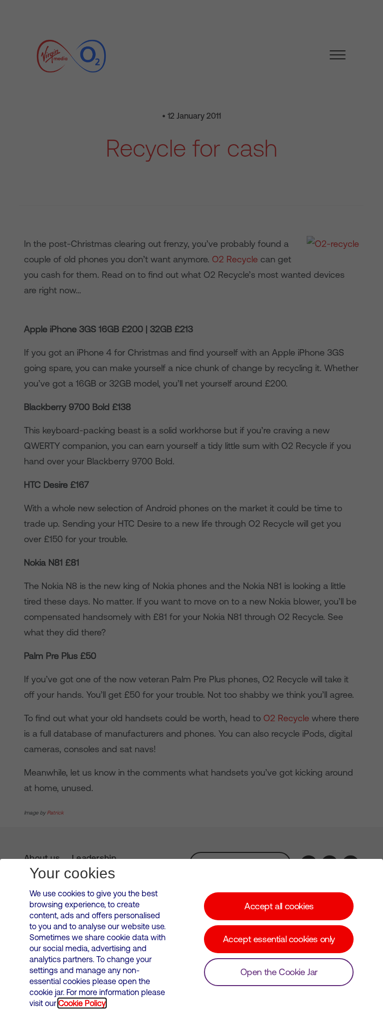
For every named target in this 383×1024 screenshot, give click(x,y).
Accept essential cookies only (279, 939)
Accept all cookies (279, 906)
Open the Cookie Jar (279, 972)
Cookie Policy (82, 1003)
